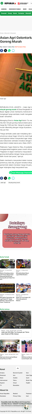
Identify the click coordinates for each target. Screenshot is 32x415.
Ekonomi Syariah (15, 9)
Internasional (3, 380)
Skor (27, 373)
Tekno (15, 380)
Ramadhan (16, 385)
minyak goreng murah (8, 109)
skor (24, 9)
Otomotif (28, 13)
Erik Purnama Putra (20, 47)
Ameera (2, 373)
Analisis (15, 378)
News (1, 378)
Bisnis (15, 13)
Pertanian (21, 13)
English (28, 383)
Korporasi (13, 33)
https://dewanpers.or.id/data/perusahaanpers (14, 405)
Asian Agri (18, 120)
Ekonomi (7, 33)
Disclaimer (3, 396)
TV (1, 385)
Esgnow (2, 383)
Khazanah (3, 375)
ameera (4, 9)
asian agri (3, 182)
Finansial (3, 13)
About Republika (4, 393)
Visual (15, 383)
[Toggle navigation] (2, 3)
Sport (27, 378)
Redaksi (15, 393)
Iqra (14, 375)
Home (1, 33)
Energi (10, 13)
